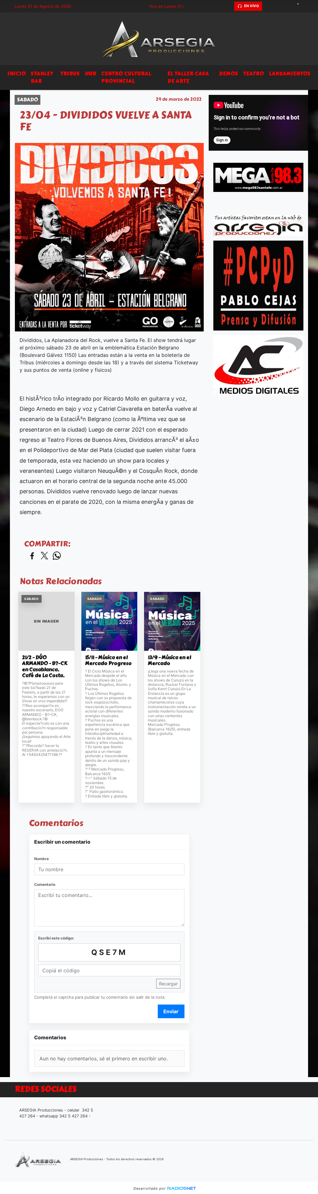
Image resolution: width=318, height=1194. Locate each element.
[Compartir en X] (44, 556)
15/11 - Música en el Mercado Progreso (108, 661)
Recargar (168, 983)
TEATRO (253, 74)
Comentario (44, 884)
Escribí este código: (56, 938)
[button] (228, 6)
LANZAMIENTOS (290, 74)
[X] (267, 6)
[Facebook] (278, 6)
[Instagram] (289, 6)
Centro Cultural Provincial (126, 77)
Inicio (16, 74)
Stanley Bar (42, 77)
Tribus (70, 74)
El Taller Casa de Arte (188, 77)
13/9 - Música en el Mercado (169, 661)
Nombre (41, 858)
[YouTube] (300, 6)
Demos (228, 74)
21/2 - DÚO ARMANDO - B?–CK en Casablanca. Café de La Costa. (44, 667)
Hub (90, 74)
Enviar (171, 1011)
